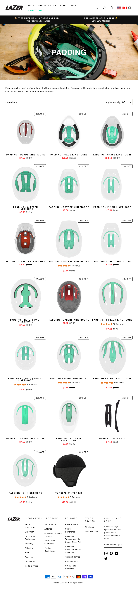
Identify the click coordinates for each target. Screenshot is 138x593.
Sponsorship (50, 524)
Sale (74, 5)
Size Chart (29, 531)
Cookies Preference (70, 530)
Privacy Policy (71, 524)
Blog (63, 5)
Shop (31, 5)
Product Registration (49, 549)
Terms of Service (72, 556)
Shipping (29, 548)
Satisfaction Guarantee (49, 542)
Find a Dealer (47, 5)
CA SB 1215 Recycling (70, 567)
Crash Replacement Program (53, 534)
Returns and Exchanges (30, 537)
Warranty (29, 543)
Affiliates (48, 528)
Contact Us (30, 561)
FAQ (27, 552)
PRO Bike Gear (92, 531)
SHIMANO (89, 527)
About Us (29, 557)
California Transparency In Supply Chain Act (73, 539)
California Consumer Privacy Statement (73, 549)
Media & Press (31, 565)
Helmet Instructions (30, 526)
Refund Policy (71, 561)
